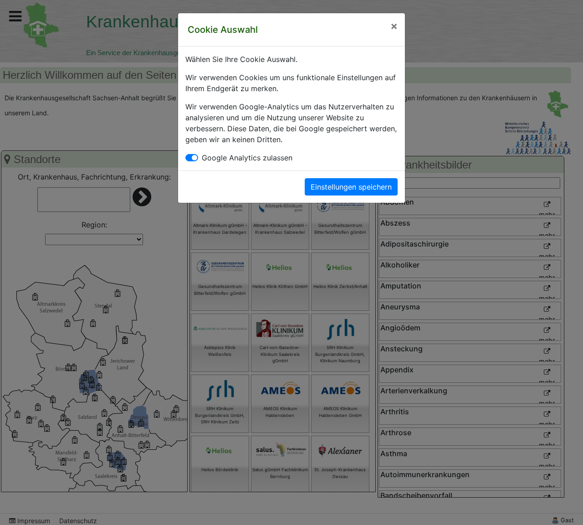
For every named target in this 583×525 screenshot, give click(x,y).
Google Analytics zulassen (247, 157)
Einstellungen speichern (351, 186)
